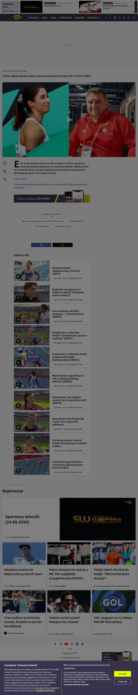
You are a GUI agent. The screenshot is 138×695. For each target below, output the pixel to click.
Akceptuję (122, 674)
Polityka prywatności (45, 690)
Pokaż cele (122, 681)
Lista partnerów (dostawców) (76, 684)
